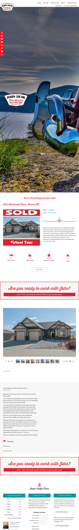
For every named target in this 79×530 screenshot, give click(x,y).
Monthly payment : (36, 528)
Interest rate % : (36, 523)
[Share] (1, 54)
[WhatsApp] (1, 45)
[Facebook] (1, 39)
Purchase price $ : (36, 515)
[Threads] (1, 35)
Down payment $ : (36, 518)
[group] (11, 257)
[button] (39, 269)
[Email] (1, 51)
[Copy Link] (1, 48)
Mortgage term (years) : (35, 520)
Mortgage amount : (36, 526)
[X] (1, 32)
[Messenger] (1, 42)
